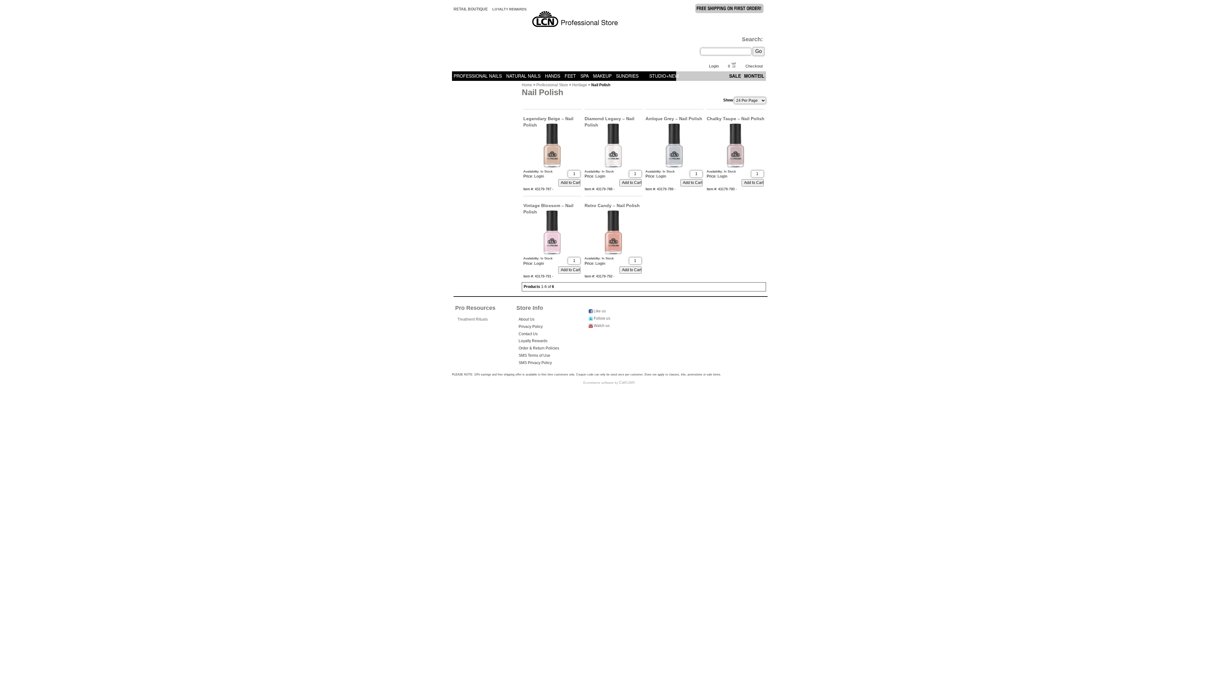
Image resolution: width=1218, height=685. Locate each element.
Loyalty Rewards (509, 9)
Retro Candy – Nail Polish (612, 205)
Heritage (579, 85)
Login (714, 66)
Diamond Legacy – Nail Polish (609, 119)
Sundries (627, 76)
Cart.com (627, 382)
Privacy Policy (531, 326)
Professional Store (552, 85)
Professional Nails (478, 76)
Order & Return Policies (539, 348)
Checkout (754, 66)
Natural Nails (523, 76)
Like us (599, 311)
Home (527, 85)
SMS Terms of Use (534, 355)
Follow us (601, 318)
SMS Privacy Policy (535, 363)
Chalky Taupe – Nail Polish (735, 118)
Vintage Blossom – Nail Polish (548, 206)
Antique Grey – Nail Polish (673, 118)
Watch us (601, 325)
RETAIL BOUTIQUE (471, 9)
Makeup (602, 76)
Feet (570, 76)
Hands (552, 76)
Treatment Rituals (472, 319)
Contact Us (528, 334)
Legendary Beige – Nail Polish (548, 119)
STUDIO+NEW (664, 76)
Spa (584, 76)
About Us (526, 319)
